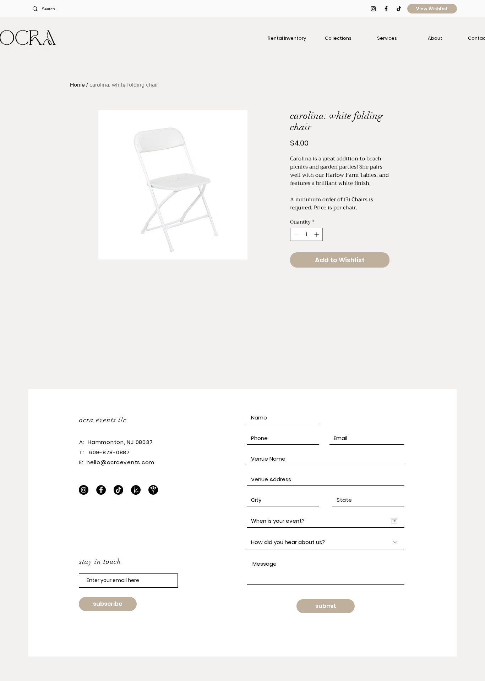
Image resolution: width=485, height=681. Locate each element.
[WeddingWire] (153, 490)
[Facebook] (101, 490)
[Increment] (317, 234)
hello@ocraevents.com (120, 462)
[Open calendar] (394, 520)
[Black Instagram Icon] (373, 8)
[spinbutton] (306, 234)
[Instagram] (83, 490)
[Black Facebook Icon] (386, 8)
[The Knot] (136, 490)
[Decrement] (295, 234)
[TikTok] (399, 8)
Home (77, 85)
